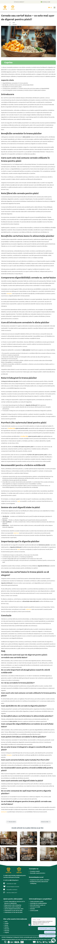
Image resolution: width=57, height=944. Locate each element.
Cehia (6, 921)
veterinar (16, 533)
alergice (9, 293)
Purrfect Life (11, 428)
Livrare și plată (34, 910)
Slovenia (6, 930)
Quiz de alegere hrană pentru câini (13, 908)
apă (18, 501)
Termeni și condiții (35, 907)
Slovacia (6, 929)
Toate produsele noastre (36, 901)
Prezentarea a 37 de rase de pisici (13, 912)
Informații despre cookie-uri (37, 905)
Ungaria (6, 932)
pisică (14, 22)
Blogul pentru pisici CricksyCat (12, 907)
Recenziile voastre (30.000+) (37, 873)
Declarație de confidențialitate (38, 903)
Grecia (6, 925)
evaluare (4, 812)
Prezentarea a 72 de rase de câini (13, 910)
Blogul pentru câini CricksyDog (12, 905)
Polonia (6, 927)
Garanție (32, 908)
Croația (6, 923)
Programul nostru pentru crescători (39, 880)
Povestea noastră (35, 871)
